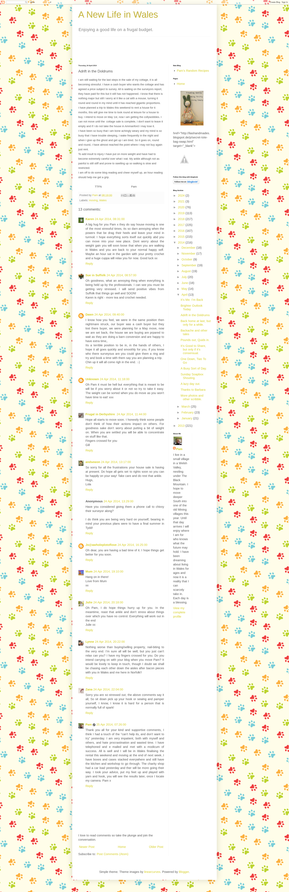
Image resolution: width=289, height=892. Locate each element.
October (187, 259)
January (187, 418)
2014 (181, 242)
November (189, 253)
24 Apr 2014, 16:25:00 (132, 544)
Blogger (184, 871)
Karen (89, 219)
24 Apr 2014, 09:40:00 (109, 314)
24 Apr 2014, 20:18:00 (108, 602)
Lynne (89, 641)
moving (93, 200)
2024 (181, 195)
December (189, 247)
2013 (181, 425)
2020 (181, 207)
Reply (89, 263)
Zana (88, 689)
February (188, 412)
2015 (181, 236)
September (189, 265)
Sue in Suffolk (95, 275)
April (185, 294)
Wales (103, 200)
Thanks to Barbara (193, 389)
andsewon (92, 462)
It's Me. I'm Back (192, 299)
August (187, 271)
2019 (181, 213)
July (185, 277)
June (185, 283)
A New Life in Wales (118, 14)
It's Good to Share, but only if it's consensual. (193, 349)
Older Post (156, 846)
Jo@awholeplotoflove (101, 544)
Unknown (92, 379)
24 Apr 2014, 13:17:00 (116, 462)
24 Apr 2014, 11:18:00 (114, 379)
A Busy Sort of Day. (194, 368)
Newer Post (87, 846)
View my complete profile (179, 612)
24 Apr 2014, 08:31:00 (110, 219)
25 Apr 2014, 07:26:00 (111, 724)
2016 (181, 230)
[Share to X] (128, 195)
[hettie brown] (192, 124)
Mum (89, 571)
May (185, 288)
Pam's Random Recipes (193, 70)
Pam (88, 724)
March (186, 406)
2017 (181, 225)
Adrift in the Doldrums (195, 315)
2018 (181, 219)
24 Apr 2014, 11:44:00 (131, 414)
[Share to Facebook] (130, 195)
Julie (88, 602)
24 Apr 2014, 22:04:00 (108, 689)
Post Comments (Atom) (112, 854)
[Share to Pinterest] (133, 195)
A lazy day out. (190, 383)
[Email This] (122, 195)
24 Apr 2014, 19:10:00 (108, 571)
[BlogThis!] (125, 195)
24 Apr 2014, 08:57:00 (121, 275)
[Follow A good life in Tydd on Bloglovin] (186, 183)
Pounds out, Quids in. (195, 340)
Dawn (89, 314)
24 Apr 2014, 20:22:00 (110, 641)
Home (122, 846)
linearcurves (152, 871)
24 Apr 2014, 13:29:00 (118, 501)
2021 (181, 201)
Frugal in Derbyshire (100, 414)
